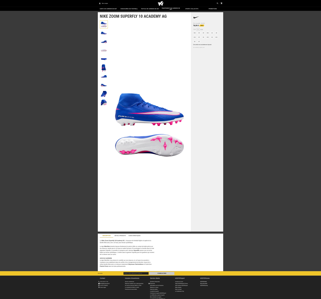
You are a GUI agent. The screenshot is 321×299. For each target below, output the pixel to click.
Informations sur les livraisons (157, 285)
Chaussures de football (129, 8)
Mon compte (105, 3)
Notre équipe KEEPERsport (181, 285)
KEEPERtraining (204, 285)
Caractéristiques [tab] (134, 235)
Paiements (152, 283)
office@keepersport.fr (105, 283)
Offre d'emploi (178, 287)
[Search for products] (217, 3)
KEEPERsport (180, 278)
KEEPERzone (205, 278)
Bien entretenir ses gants (155, 297)
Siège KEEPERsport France (181, 283)
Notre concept (178, 289)
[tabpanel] (127, 254)
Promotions (213, 8)
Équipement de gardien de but (171, 9)
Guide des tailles (154, 289)
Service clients (155, 278)
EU (198, 29)
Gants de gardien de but (108, 8)
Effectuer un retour (154, 287)
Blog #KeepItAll (203, 283)
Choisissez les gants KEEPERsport (158, 293)
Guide (201, 29)
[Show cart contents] (221, 3)
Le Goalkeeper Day (179, 291)
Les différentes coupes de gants (157, 295)
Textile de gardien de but (150, 8)
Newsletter (100, 273)
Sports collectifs (191, 8)
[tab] (104, 24)
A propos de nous (179, 281)
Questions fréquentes (155, 281)
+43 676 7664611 (104, 285)
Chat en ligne (103, 287)
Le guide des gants (154, 291)
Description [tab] (107, 235)
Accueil (160, 3)
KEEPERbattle (203, 281)
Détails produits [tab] (120, 235)
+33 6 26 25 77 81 (104, 281)
